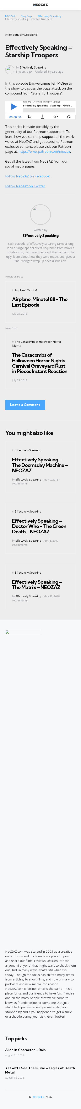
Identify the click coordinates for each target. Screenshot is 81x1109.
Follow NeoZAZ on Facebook (27, 176)
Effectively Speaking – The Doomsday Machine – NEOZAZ (40, 465)
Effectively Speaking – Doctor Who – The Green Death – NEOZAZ (39, 526)
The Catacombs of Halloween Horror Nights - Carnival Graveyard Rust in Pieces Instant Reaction (40, 363)
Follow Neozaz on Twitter (25, 186)
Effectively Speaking (23, 35)
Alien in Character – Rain (25, 1050)
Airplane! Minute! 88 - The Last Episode (40, 302)
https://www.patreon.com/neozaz (44, 151)
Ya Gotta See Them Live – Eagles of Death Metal (40, 1070)
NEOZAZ (38, 1097)
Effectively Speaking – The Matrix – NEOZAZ (37, 584)
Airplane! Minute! (26, 290)
